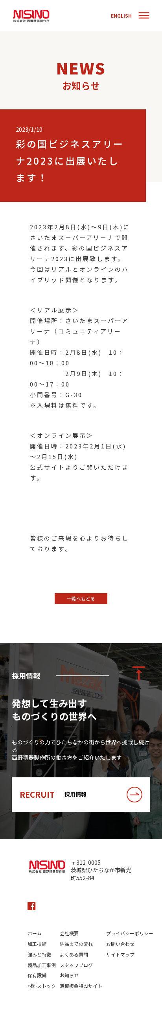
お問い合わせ (120, 944)
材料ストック (42, 986)
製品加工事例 (42, 965)
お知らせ (69, 975)
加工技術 (37, 944)
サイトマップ (120, 954)
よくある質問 (74, 954)
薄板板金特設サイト (81, 986)
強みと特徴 (39, 954)
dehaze (144, 15)
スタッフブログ (76, 965)
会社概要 (69, 933)
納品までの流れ (76, 944)
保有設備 (37, 975)
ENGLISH (121, 16)
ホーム (35, 933)
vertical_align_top (138, 673)
